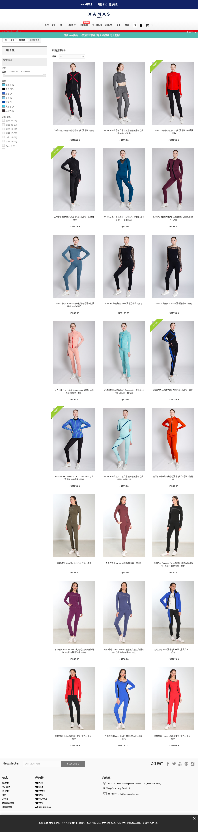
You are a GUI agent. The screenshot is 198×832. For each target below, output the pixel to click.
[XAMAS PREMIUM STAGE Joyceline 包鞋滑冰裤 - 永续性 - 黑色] (74, 439)
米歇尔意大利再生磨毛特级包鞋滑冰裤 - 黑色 (74, 130)
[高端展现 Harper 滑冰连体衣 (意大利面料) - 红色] (173, 698)
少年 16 (11, 141)
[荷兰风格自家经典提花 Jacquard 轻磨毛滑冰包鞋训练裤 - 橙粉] (74, 352)
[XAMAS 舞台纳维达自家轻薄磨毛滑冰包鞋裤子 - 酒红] (173, 179)
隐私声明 (135, 822)
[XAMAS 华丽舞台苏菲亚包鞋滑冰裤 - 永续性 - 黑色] (74, 179)
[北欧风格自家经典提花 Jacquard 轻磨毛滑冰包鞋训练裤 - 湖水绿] (124, 352)
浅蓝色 (9, 106)
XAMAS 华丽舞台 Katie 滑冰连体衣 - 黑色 (173, 303)
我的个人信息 (41, 799)
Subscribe (73, 764)
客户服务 (6, 787)
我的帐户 (40, 778)
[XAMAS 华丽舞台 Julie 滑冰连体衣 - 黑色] (124, 266)
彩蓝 (8, 102)
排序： (55, 56)
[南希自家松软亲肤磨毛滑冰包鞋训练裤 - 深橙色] (173, 439)
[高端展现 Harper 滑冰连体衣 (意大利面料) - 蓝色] (124, 698)
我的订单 (39, 783)
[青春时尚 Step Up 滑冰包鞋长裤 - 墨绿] (74, 525)
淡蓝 (8, 98)
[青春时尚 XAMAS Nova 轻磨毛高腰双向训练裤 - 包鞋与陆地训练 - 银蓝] (124, 612)
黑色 (9, 89)
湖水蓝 (9, 85)
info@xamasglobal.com (129, 794)
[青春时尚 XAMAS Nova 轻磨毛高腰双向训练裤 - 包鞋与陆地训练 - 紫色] (74, 612)
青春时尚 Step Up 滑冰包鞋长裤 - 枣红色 (123, 563)
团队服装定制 (8, 803)
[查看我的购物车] (149, 25)
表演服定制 (7, 807)
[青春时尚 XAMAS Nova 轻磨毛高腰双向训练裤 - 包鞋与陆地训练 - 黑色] (173, 525)
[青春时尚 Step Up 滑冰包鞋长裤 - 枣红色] (124, 525)
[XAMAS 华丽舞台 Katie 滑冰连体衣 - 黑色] (173, 266)
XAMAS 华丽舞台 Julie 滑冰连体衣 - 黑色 (123, 303)
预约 (4, 795)
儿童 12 (11, 133)
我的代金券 (40, 791)
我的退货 (39, 787)
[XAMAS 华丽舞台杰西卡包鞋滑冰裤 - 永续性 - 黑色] (173, 93)
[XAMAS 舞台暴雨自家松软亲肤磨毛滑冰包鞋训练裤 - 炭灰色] (124, 93)
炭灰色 (9, 111)
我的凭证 (39, 803)
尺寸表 (5, 799)
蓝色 (8, 93)
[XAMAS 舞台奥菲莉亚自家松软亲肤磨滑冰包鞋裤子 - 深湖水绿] (124, 179)
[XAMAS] (99, 15)
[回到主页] (6, 40)
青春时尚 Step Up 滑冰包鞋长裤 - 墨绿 (74, 563)
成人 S (11, 146)
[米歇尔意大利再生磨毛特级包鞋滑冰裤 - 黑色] (74, 93)
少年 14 (11, 137)
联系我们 (6, 783)
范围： (5, 71)
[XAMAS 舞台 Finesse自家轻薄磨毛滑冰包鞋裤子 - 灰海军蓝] (74, 266)
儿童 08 (11, 125)
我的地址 (39, 795)
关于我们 (6, 791)
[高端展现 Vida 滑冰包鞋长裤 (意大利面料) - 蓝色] (173, 612)
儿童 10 (11, 129)
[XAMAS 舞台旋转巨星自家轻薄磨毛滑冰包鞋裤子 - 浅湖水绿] (124, 439)
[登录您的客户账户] (141, 25)
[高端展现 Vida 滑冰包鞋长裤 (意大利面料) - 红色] (74, 698)
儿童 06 (11, 121)
